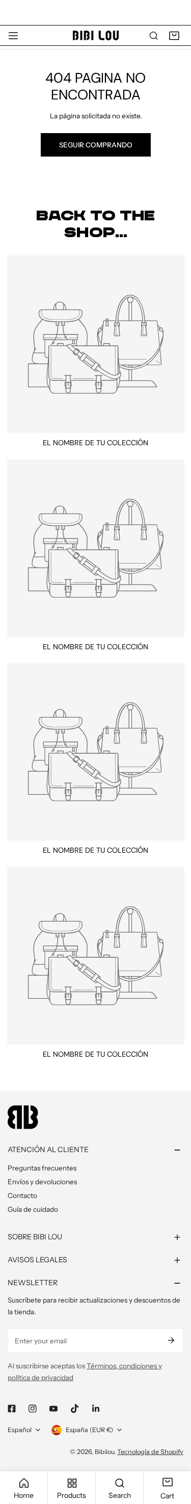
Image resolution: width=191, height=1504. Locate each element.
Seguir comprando (95, 145)
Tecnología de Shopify (150, 1452)
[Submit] (170, 1340)
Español (20, 1430)
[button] (174, 36)
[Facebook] (11, 1408)
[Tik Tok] (74, 1408)
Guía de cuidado (33, 1209)
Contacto (22, 1195)
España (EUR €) (89, 1430)
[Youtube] (53, 1408)
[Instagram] (32, 1408)
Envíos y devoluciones (42, 1182)
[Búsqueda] (154, 36)
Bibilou (104, 1452)
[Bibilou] (96, 35)
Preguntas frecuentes (42, 1168)
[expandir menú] (13, 36)
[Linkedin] (95, 1408)
